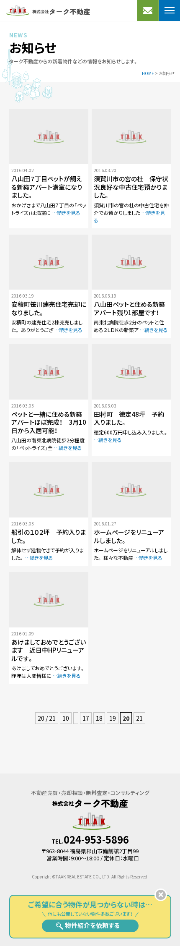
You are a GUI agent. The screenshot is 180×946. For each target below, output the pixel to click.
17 (85, 718)
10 (65, 718)
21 (139, 718)
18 (99, 718)
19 (112, 718)
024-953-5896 (96, 839)
